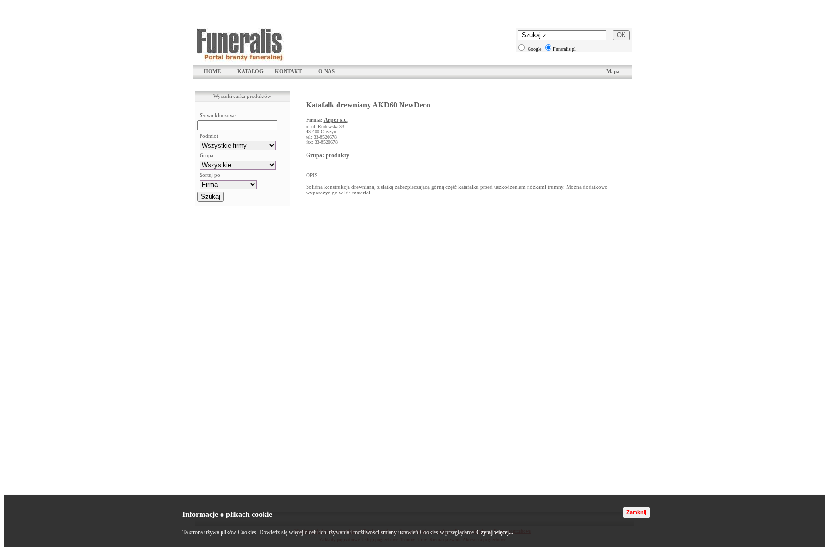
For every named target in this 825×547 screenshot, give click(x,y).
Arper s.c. (336, 120)
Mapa (613, 71)
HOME (212, 71)
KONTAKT (288, 71)
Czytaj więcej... (494, 532)
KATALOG (250, 71)
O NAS (326, 71)
